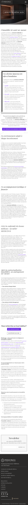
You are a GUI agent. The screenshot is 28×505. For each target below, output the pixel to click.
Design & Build (4, 471)
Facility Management (6, 473)
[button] (25, 2)
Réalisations (4, 481)
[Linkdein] (7, 494)
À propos (3, 487)
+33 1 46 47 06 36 (5, 465)
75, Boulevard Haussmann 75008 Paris (10, 463)
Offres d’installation (6, 483)
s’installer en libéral (16, 56)
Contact (3, 489)
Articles (3, 485)
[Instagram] (3, 494)
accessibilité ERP (21, 254)
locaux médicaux (17, 53)
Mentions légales (22, 503)
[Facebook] (1, 494)
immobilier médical (14, 37)
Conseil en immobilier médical (9, 469)
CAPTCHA (2, 504)
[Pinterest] (5, 494)
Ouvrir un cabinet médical (8, 475)
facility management (13, 304)
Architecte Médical (6, 477)
